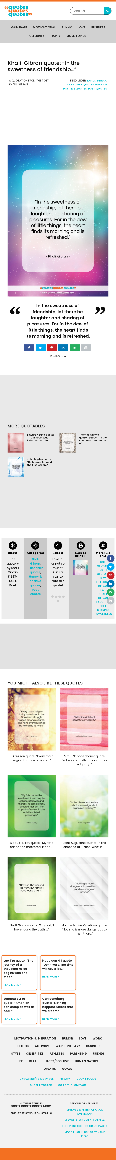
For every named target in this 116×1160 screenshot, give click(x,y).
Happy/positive (57, 1061)
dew (103, 578)
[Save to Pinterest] (52, 347)
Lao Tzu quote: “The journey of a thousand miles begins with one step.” (18, 969)
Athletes (57, 1054)
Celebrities (35, 1054)
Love (81, 27)
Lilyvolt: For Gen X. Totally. (84, 1120)
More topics (76, 36)
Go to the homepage (72, 1085)
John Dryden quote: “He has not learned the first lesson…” (39, 462)
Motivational (44, 27)
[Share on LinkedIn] (63, 347)
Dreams (50, 1069)
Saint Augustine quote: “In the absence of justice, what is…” (84, 845)
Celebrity (37, 36)
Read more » (12, 985)
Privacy (65, 1078)
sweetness (104, 614)
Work (97, 1038)
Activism (42, 1046)
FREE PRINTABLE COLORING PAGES (84, 1126)
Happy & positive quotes (35, 581)
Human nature (86, 1061)
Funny (67, 27)
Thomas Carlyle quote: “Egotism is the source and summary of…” (93, 439)
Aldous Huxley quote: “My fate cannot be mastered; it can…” (31, 845)
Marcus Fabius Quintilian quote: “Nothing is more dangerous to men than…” (84, 929)
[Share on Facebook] (29, 347)
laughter (103, 602)
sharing (103, 610)
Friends (99, 1054)
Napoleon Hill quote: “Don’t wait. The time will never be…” (57, 965)
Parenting (78, 1054)
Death (34, 1061)
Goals (67, 1069)
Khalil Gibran (96, 80)
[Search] (107, 11)
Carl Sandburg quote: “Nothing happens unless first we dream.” (57, 1005)
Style (15, 1054)
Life (20, 1061)
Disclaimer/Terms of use (37, 1078)
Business (98, 27)
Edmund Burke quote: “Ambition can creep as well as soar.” (19, 1005)
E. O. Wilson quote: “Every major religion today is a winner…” (32, 758)
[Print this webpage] (86, 347)
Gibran (103, 586)
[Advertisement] (58, 119)
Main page (19, 27)
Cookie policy (86, 1078)
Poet (103, 606)
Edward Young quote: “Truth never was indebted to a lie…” (40, 437)
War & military (68, 1046)
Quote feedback (41, 1085)
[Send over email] (75, 347)
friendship (103, 582)
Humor (67, 1038)
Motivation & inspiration (35, 1038)
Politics (22, 1046)
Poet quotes (97, 88)
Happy (55, 36)
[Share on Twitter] (41, 347)
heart (103, 590)
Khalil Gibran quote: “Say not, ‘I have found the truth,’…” (32, 927)
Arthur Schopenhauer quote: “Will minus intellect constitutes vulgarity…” (84, 760)
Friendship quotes (80, 84)
